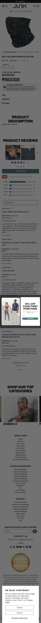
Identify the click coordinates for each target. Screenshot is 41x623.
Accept (19, 608)
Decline (19, 613)
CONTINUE (30, 318)
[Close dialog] (39, 298)
